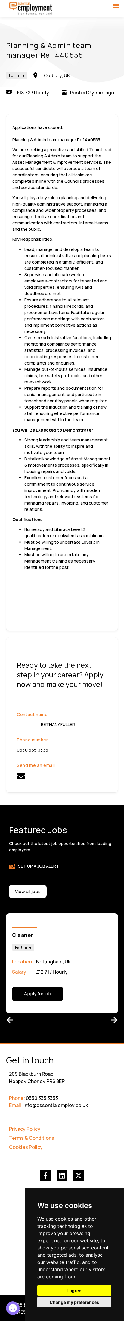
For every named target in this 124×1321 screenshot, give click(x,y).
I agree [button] (74, 1290)
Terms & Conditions (31, 1138)
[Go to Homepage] (31, 9)
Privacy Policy (24, 1129)
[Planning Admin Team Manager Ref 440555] (13, 1308)
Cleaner (22, 934)
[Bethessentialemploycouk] (21, 776)
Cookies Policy (26, 1147)
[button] (116, 6)
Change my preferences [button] (74, 1302)
